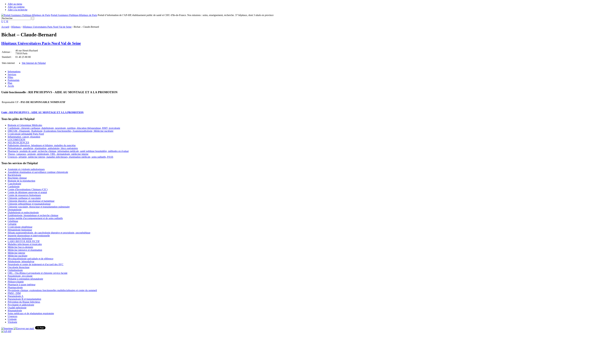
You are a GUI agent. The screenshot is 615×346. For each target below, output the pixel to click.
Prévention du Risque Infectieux (24, 302)
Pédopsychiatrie (16, 281)
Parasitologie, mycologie (20, 276)
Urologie (12, 319)
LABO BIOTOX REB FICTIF (24, 241)
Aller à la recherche (17, 9)
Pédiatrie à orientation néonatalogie (25, 278)
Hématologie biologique (20, 229)
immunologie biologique (20, 238)
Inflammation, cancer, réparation (24, 136)
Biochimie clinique (17, 178)
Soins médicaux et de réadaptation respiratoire (31, 313)
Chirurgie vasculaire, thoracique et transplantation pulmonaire (39, 206)
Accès (11, 86)
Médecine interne (16, 252)
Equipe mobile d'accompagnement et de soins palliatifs (35, 218)
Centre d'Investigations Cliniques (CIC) (28, 189)
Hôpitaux (16, 26)
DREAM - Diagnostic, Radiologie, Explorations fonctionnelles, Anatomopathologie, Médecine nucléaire (60, 131)
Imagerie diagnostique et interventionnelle (29, 235)
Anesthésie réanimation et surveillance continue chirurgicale (38, 172)
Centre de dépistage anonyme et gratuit (27, 192)
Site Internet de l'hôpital (34, 63)
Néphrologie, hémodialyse (21, 261)
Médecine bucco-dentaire (20, 247)
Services (12, 74)
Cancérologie (14, 183)
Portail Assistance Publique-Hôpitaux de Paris (74, 15)
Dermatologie (14, 209)
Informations (14, 71)
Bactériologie (14, 175)
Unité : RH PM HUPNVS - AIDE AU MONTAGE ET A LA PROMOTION (42, 112)
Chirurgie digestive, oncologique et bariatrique (31, 201)
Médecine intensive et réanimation (25, 250)
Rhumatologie (15, 310)
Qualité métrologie (17, 307)
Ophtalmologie (15, 270)
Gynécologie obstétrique (20, 227)
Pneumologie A (15, 296)
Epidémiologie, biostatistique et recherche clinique (33, 215)
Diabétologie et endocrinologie (23, 212)
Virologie (12, 322)
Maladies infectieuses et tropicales (25, 244)
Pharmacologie (15, 287)
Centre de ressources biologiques (24, 195)
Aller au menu (15, 4)
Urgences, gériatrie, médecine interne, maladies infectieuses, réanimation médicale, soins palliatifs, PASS (60, 157)
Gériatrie (12, 224)
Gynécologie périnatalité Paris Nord (26, 133)
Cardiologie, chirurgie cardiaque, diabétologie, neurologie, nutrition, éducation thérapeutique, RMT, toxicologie (64, 128)
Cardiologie (14, 186)
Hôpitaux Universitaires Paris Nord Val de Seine (47, 26)
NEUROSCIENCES (18, 142)
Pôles (10, 77)
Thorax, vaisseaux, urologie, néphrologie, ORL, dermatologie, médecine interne (48, 154)
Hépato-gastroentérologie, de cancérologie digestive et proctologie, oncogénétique (49, 232)
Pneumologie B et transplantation (24, 299)
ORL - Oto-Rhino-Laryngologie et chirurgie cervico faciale (37, 273)
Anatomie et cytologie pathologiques (26, 169)
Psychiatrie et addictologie (21, 304)
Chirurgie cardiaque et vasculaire (24, 198)
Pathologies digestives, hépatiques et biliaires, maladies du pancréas (42, 145)
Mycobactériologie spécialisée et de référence (30, 258)
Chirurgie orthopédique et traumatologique (29, 203)
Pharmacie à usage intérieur (21, 284)
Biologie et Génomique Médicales (25, 125)
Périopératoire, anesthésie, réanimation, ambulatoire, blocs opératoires (43, 148)
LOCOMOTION (16, 139)
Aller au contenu (16, 6)
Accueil (5, 26)
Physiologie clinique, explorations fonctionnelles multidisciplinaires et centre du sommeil (52, 290)
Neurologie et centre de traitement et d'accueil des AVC (35, 264)
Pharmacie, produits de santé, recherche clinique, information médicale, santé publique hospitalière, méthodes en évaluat (68, 151)
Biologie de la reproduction (21, 180)
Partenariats (13, 80)
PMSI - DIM (14, 293)
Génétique (13, 221)
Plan (10, 83)
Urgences (12, 316)
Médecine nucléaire (17, 255)
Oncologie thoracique (18, 267)
